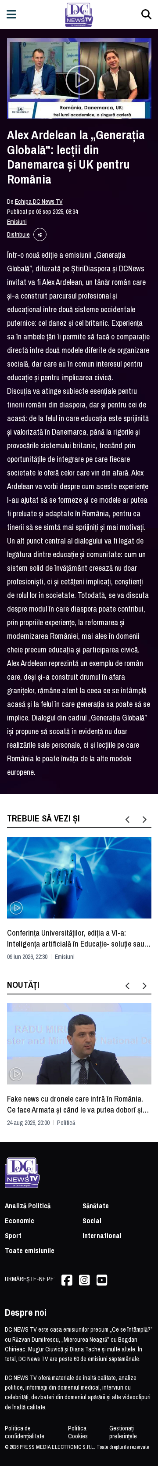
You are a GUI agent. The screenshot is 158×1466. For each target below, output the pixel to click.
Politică (66, 1123)
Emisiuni (17, 222)
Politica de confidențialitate (24, 1432)
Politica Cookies (78, 1432)
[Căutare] (146, 14)
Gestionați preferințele (123, 1432)
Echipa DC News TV (39, 201)
